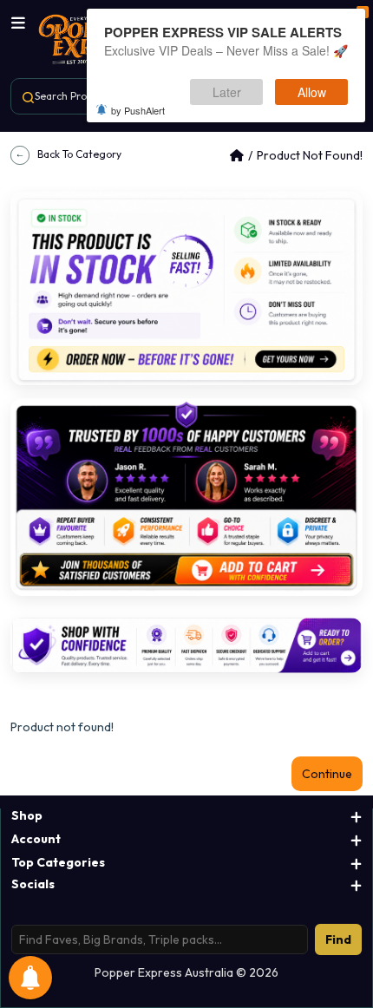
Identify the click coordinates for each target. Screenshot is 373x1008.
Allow (312, 92)
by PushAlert (138, 110)
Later (227, 92)
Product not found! (310, 155)
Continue (327, 774)
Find (338, 939)
